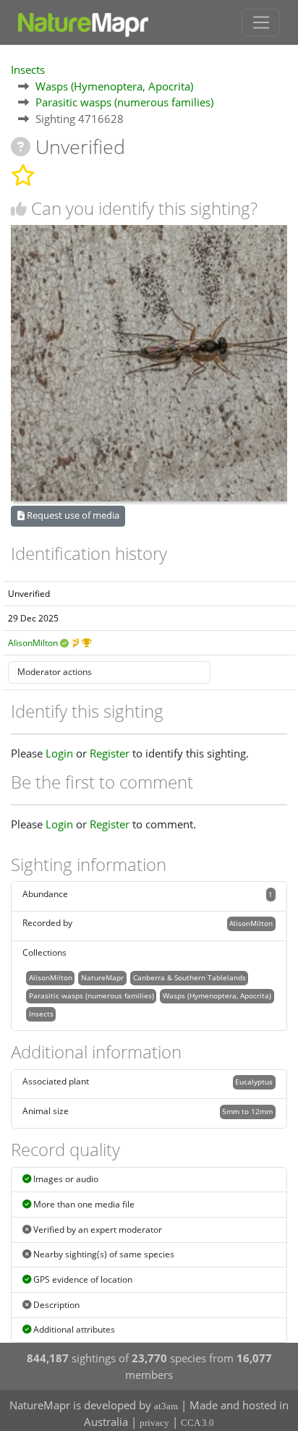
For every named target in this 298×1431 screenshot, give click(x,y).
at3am (166, 1406)
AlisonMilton (33, 643)
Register (109, 753)
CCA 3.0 (197, 1422)
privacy (154, 1422)
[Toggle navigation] (261, 22)
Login (59, 753)
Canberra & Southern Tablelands (189, 977)
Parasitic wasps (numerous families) (124, 102)
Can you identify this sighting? (144, 208)
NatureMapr (102, 977)
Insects (28, 69)
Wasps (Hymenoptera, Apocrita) (114, 86)
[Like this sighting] (19, 208)
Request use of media (72, 515)
